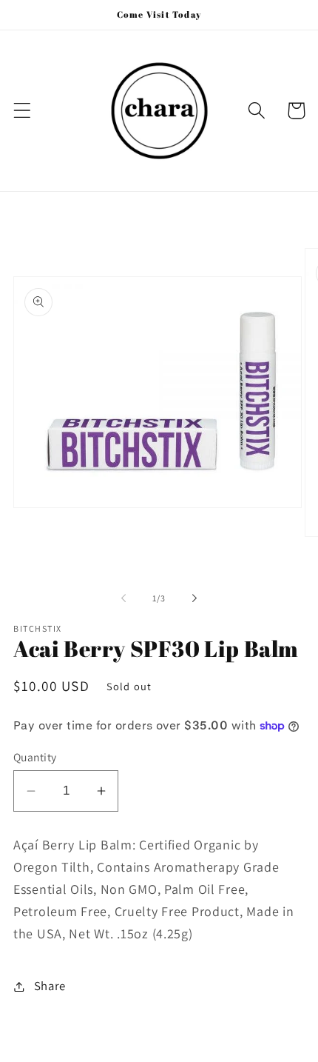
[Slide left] (123, 598)
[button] (22, 110)
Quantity (35, 756)
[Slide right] (194, 598)
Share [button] (50, 986)
